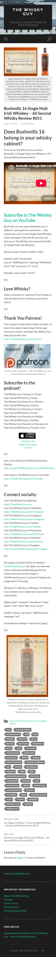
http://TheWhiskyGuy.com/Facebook (24, 511)
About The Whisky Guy (16, 895)
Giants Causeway (35, 762)
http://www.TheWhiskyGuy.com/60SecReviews (29, 467)
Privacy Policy (11, 906)
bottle (10, 743)
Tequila (30, 790)
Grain (18, 767)
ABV (9, 730)
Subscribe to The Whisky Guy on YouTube (28, 217)
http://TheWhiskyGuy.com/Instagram (24, 519)
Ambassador (13, 734)
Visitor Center (38, 795)
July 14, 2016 (11, 124)
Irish (22, 771)
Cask (18, 748)
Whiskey (33, 799)
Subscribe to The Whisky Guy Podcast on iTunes (28, 444)
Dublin (36, 757)
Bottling (23, 743)
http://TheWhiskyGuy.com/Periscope (24, 533)
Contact (8, 899)
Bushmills (38, 743)
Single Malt (40, 785)
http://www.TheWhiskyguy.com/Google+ (26, 548)
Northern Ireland (16, 776)
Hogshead (31, 767)
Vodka (20, 799)
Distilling (12, 757)
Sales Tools (12, 785)
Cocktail (30, 748)
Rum (37, 781)
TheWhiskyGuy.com (14, 566)
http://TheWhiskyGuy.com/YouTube (23, 478)
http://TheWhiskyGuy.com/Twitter (22, 526)
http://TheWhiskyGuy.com (18, 504)
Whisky (28, 804)
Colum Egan (13, 753)
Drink (25, 757)
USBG (23, 795)
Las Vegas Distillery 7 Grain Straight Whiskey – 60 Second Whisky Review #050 (27, 822)
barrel (10, 739)
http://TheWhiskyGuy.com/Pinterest (23, 541)
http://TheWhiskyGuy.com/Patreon (23, 338)
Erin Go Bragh (14, 762)
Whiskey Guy (13, 804)
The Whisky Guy (28, 11)
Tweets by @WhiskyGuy (17, 873)
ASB (26, 734)
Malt (32, 771)
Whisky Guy (13, 809)
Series (26, 785)
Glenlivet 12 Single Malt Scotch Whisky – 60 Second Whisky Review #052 (26, 837)
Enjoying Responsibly (15, 910)
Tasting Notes (41, 721)
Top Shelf (11, 795)
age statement (23, 730)
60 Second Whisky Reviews (21, 721)
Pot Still (34, 776)
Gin (8, 767)
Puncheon (12, 781)
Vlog (9, 799)
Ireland (11, 771)
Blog (34, 739)
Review (26, 781)
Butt (9, 748)
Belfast (22, 739)
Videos (12, 723)
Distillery (29, 753)
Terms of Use (11, 903)
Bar (35, 734)
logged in (21, 857)
